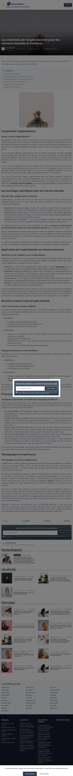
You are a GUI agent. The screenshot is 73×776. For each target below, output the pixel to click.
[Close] (57, 383)
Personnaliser (44, 774)
